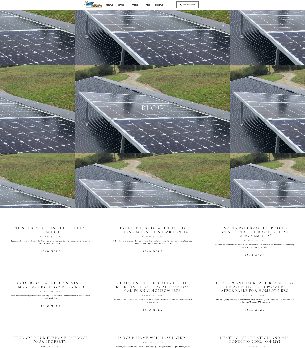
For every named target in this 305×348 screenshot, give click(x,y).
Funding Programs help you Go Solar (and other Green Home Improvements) (254, 232)
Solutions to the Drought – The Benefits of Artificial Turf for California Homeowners (152, 287)
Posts (148, 5)
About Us (109, 5)
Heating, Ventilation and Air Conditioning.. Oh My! (254, 339)
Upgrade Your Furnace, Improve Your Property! (50, 339)
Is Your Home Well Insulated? (152, 337)
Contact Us (159, 5)
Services (121, 5)
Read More (50, 251)
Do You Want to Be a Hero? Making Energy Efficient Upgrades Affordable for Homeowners (254, 287)
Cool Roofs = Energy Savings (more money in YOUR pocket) (50, 285)
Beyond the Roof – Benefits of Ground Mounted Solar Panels (152, 230)
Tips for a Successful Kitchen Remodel (50, 230)
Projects (135, 5)
